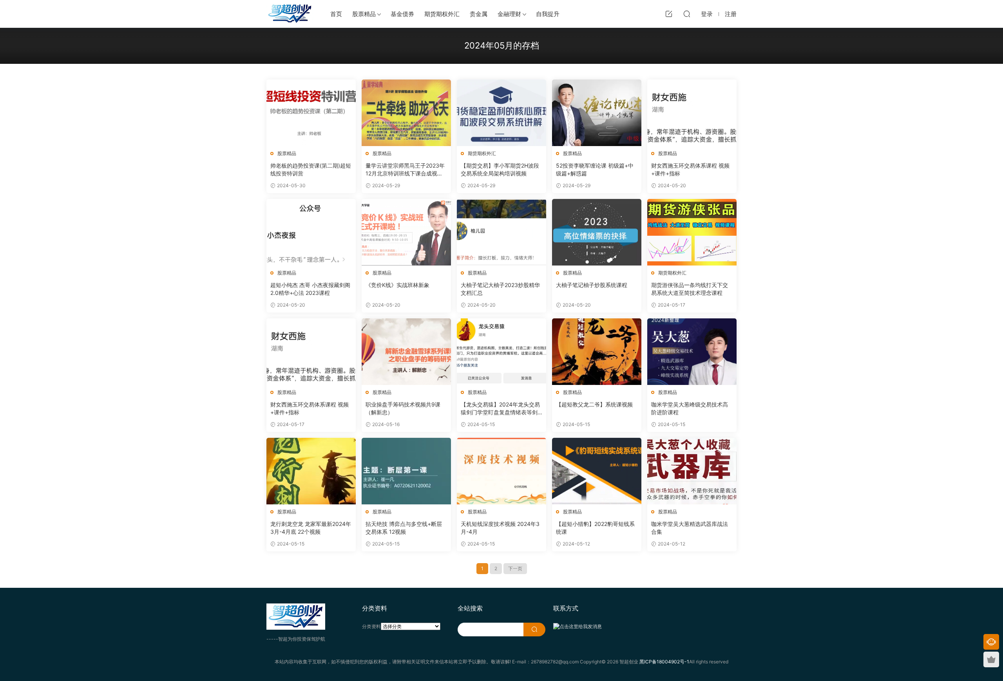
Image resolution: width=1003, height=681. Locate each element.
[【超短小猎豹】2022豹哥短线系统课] (596, 471)
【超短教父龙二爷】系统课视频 (594, 404)
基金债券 (402, 14)
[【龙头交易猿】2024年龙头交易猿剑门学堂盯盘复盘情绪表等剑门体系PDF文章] (501, 351)
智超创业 (289, 13)
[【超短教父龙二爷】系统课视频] (596, 351)
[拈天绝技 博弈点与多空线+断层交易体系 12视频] (406, 471)
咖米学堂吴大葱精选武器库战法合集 (689, 527)
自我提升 (547, 14)
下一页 (515, 568)
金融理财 (509, 14)
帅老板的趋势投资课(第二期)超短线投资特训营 (310, 169)
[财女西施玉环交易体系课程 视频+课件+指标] (692, 112)
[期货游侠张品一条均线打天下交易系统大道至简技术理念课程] (692, 232)
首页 (336, 14)
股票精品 (364, 14)
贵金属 (478, 14)
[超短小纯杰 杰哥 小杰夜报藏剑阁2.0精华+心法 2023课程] (311, 232)
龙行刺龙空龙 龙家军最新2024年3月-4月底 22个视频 (310, 527)
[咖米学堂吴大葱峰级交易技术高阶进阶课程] (692, 351)
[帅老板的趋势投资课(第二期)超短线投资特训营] (311, 112)
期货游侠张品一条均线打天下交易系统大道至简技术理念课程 (689, 289)
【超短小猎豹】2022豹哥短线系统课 (595, 527)
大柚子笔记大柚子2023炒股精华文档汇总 (500, 289)
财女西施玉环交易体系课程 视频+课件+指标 (690, 169)
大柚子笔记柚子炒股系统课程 (591, 285)
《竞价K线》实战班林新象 (397, 285)
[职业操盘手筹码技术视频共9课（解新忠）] (406, 351)
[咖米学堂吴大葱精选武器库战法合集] (692, 471)
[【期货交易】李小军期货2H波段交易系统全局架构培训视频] (501, 112)
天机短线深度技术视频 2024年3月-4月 (500, 527)
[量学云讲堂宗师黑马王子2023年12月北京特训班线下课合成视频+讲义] (406, 112)
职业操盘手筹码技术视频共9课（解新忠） (403, 408)
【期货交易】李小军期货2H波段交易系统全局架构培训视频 (500, 169)
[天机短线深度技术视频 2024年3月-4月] (501, 471)
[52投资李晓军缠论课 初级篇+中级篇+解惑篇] (596, 112)
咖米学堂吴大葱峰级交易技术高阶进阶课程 (689, 408)
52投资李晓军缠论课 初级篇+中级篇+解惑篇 (595, 169)
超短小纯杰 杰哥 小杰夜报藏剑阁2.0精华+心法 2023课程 (310, 289)
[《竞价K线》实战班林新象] (406, 232)
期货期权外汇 (442, 14)
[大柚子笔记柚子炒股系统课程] (596, 232)
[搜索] (687, 13)
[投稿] (669, 13)
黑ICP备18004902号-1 (664, 662)
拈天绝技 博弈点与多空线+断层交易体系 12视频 (404, 527)
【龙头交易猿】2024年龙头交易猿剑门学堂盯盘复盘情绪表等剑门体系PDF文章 (500, 408)
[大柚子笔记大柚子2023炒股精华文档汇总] (501, 232)
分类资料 (371, 626)
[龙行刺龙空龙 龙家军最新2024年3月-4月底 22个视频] (311, 471)
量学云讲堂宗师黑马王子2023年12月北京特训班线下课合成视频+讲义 (405, 169)
